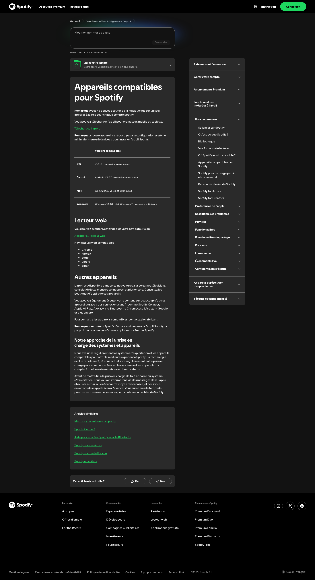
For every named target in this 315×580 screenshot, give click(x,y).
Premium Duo (204, 519)
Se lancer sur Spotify (211, 127)
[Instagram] (278, 506)
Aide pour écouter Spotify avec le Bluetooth (102, 437)
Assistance (158, 511)
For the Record (71, 528)
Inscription (268, 7)
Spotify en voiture (85, 461)
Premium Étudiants (207, 536)
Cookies (130, 572)
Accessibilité (176, 572)
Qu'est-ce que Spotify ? (213, 134)
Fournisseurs (114, 545)
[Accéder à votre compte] (169, 64)
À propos (68, 511)
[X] (290, 506)
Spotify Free (203, 545)
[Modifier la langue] (255, 6)
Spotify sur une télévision (90, 453)
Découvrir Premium (52, 7)
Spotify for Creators (211, 198)
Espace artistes (116, 511)
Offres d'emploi (72, 519)
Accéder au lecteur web (90, 236)
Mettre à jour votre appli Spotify (95, 421)
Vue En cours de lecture (213, 148)
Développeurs (115, 519)
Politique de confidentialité (103, 572)
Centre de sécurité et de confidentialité (58, 572)
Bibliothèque (206, 141)
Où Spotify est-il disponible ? (217, 155)
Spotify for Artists (209, 191)
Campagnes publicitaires (122, 528)
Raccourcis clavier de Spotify (217, 184)
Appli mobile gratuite (165, 528)
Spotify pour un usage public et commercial (216, 175)
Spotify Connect (84, 429)
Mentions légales (19, 572)
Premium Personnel (207, 511)
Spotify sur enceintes (88, 445)
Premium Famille (206, 528)
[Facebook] (302, 506)
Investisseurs (114, 536)
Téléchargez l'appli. (87, 128)
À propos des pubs (152, 572)
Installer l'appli (79, 7)
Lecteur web (159, 519)
